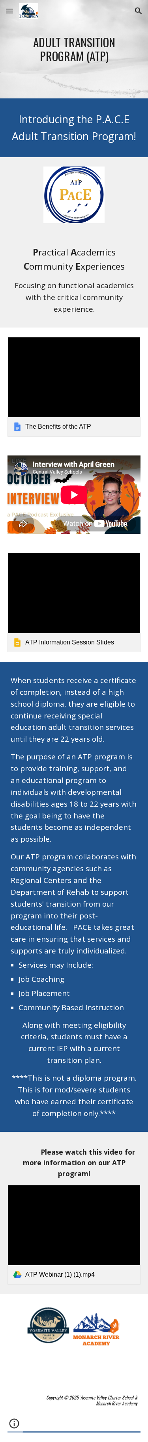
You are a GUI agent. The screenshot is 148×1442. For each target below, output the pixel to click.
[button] (9, 11)
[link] (74, 387)
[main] (74, 49)
